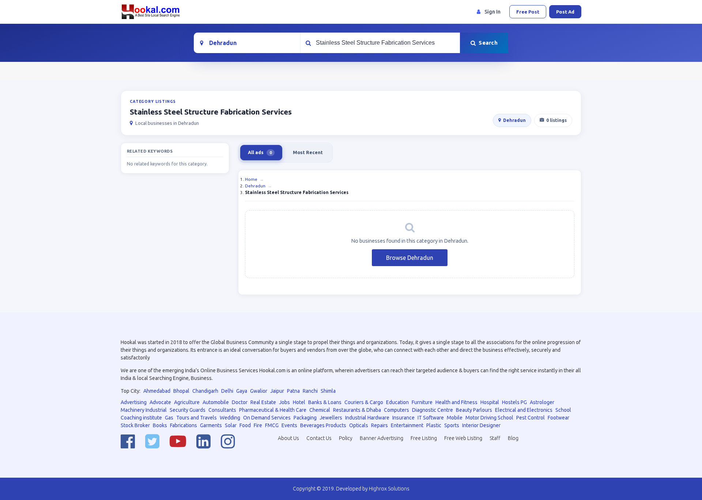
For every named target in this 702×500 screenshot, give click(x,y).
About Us (288, 438)
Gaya (241, 391)
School (563, 410)
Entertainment (407, 425)
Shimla (328, 391)
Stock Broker (135, 425)
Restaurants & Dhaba (357, 410)
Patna (293, 391)
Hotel (299, 402)
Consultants (222, 410)
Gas (169, 418)
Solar (231, 425)
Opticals (358, 425)
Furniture (422, 402)
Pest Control (530, 418)
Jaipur (277, 391)
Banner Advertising (381, 438)
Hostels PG (514, 402)
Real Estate (263, 402)
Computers (396, 410)
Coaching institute (141, 418)
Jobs (284, 402)
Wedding (230, 418)
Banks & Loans (324, 402)
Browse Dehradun (409, 257)
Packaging (305, 418)
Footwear (558, 418)
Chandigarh (205, 391)
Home (251, 179)
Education (397, 402)
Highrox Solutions (389, 489)
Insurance (403, 418)
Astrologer (542, 402)
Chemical (319, 410)
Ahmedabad (156, 391)
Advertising (134, 402)
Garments (211, 425)
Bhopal (181, 391)
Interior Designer (481, 425)
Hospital (489, 402)
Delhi (227, 391)
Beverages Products (323, 425)
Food (245, 425)
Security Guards (187, 410)
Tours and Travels (196, 418)
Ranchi (310, 391)
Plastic (433, 425)
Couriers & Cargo (363, 402)
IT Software (431, 418)
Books (160, 425)
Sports (451, 425)
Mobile (455, 418)
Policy (345, 438)
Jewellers (331, 418)
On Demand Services (267, 418)
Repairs (379, 425)
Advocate (160, 402)
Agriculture (187, 402)
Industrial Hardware (367, 418)
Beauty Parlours (474, 410)
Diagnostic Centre (432, 410)
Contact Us (319, 438)
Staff (495, 438)
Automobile (216, 402)
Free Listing (424, 438)
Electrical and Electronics (523, 410)
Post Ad (565, 11)
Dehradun (514, 120)
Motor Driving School (489, 418)
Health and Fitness (456, 402)
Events (289, 425)
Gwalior (258, 391)
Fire (258, 425)
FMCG (272, 425)
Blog (513, 438)
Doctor (240, 402)
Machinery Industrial (144, 410)
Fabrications (183, 425)
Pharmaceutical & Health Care (272, 410)
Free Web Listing (463, 438)
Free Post (527, 11)
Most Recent (308, 152)
